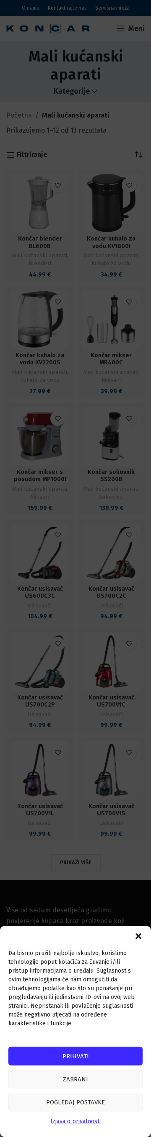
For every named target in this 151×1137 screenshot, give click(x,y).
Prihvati (75, 1056)
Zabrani (75, 1079)
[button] (138, 936)
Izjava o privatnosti (75, 1121)
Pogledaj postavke (75, 1102)
